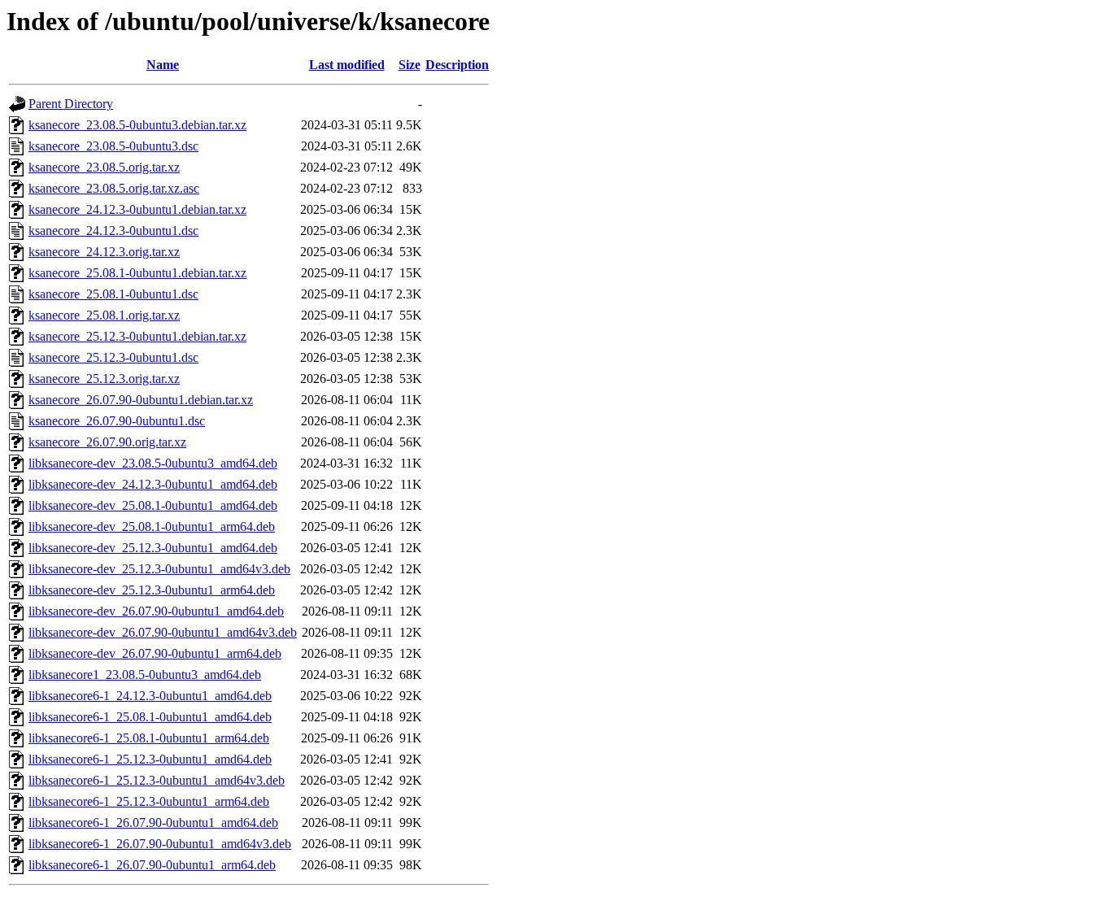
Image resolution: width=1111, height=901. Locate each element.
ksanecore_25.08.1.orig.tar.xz (104, 315)
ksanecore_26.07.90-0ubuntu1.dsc (116, 421)
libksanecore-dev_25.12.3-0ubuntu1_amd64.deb (152, 548)
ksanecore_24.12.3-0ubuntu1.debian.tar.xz (137, 209)
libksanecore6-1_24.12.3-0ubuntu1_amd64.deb (150, 696)
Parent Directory (70, 104)
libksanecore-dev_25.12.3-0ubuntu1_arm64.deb (151, 590)
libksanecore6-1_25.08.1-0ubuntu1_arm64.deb (148, 738)
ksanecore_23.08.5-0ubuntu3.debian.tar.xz (137, 125)
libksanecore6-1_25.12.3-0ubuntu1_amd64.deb (150, 759)
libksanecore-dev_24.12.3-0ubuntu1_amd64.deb (152, 484)
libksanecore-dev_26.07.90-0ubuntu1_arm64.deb (154, 653)
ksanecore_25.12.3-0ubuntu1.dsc (113, 357)
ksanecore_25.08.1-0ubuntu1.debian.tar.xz (137, 273)
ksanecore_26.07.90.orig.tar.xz (107, 442)
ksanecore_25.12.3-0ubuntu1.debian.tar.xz (137, 336)
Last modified (347, 65)
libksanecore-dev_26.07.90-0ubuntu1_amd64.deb (156, 611)
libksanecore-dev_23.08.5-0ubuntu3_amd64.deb (152, 463)
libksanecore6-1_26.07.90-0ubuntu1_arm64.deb (152, 865)
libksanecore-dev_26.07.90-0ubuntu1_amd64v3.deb (162, 632)
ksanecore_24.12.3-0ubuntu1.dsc (113, 230)
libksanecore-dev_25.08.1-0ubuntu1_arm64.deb (151, 526)
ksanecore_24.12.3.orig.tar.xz (104, 252)
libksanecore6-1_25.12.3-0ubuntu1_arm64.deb (148, 801)
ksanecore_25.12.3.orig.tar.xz (104, 378)
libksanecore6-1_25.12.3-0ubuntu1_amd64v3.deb (156, 780)
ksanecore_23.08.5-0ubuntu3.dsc (113, 146)
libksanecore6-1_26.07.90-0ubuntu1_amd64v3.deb (159, 844)
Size (409, 65)
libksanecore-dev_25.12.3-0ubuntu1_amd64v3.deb (159, 569)
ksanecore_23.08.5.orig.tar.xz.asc (113, 188)
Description (457, 65)
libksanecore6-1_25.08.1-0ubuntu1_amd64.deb (150, 717)
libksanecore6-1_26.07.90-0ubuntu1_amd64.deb (153, 822)
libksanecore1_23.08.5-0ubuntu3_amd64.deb (144, 674)
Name (162, 65)
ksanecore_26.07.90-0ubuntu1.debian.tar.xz (140, 400)
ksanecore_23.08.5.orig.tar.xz (104, 167)
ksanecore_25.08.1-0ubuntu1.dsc (113, 294)
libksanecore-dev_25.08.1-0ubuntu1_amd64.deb (152, 505)
